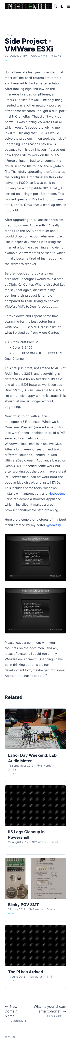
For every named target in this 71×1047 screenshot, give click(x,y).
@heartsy (53, 525)
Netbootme (57, 493)
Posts (8, 35)
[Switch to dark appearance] (62, 6)
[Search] (55, 6)
